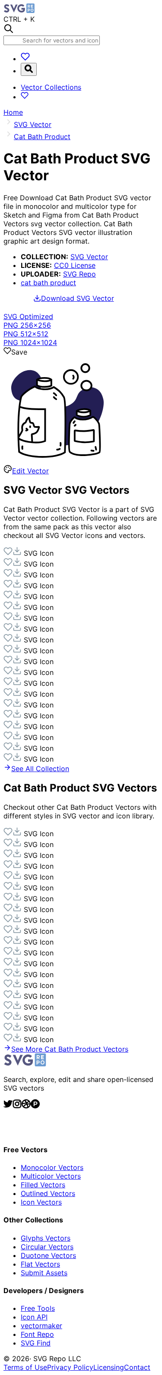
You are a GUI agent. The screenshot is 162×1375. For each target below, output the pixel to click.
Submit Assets (44, 1272)
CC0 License (74, 265)
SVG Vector (89, 256)
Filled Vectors (43, 1184)
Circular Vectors (47, 1246)
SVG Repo (79, 274)
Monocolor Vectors (52, 1167)
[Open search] (29, 69)
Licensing (108, 1367)
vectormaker (41, 1325)
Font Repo (37, 1334)
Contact (137, 1367)
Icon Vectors (41, 1202)
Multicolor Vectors (51, 1176)
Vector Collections (51, 87)
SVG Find (36, 1343)
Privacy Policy (70, 1367)
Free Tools (38, 1308)
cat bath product (48, 282)
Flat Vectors (40, 1264)
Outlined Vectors (48, 1193)
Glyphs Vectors (45, 1238)
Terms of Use (25, 1367)
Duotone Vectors (48, 1255)
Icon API (34, 1317)
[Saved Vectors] (25, 58)
